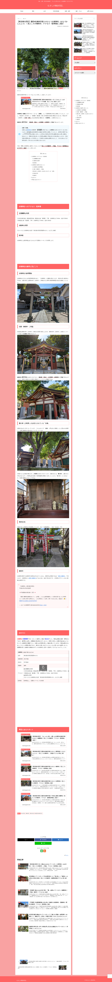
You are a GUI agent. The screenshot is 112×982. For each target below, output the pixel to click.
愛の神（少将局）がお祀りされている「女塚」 (44, 171)
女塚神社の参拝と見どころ (38, 164)
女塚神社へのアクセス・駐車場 (39, 156)
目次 (41, 153)
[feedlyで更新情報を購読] (41, 851)
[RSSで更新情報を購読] (44, 851)
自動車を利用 (36, 160)
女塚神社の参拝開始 (38, 167)
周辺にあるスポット (36, 179)
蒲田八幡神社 (61, 576)
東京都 (32, 813)
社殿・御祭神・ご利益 (38, 169)
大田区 (24, 813)
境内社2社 (35, 173)
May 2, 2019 (43, 605)
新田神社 (29, 130)
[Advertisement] (43, 37)
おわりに (34, 177)
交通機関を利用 (37, 158)
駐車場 (34, 162)
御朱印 (34, 175)
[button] (94, 18)
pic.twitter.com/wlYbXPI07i (30, 601)
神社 (19, 813)
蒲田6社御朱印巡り (39, 813)
